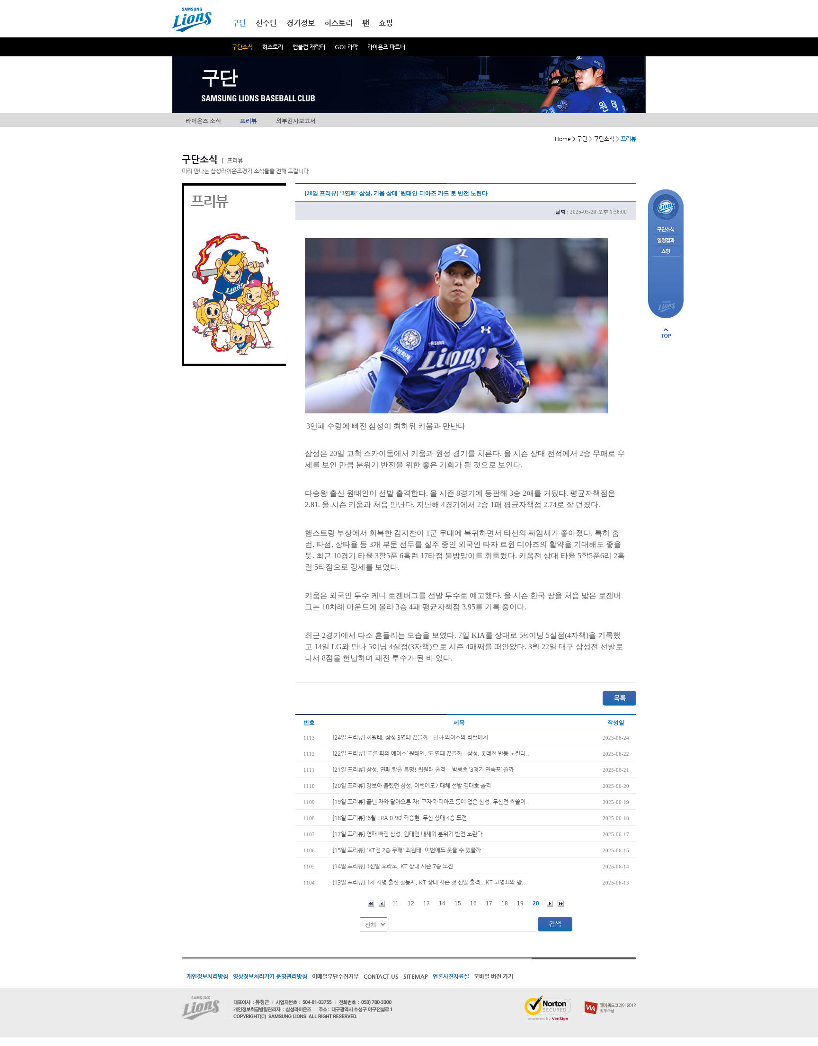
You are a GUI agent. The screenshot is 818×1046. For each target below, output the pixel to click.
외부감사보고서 (296, 120)
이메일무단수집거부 (335, 976)
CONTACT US (381, 976)
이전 (381, 903)
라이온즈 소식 (203, 120)
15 (457, 903)
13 (426, 903)
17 (489, 903)
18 (504, 903)
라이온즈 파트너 (386, 47)
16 (473, 903)
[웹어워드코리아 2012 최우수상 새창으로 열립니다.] (610, 999)
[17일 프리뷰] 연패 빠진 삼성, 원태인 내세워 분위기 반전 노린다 (407, 834)
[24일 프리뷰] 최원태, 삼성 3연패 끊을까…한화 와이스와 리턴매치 (410, 737)
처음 (370, 903)
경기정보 (300, 22)
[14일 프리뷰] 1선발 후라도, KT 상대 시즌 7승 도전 (392, 866)
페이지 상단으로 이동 (666, 333)
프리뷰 (248, 120)
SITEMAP (415, 976)
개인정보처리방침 (207, 976)
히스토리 (272, 47)
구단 (239, 22)
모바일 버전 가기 (493, 976)
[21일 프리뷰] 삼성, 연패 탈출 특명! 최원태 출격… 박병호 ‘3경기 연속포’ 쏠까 (423, 769)
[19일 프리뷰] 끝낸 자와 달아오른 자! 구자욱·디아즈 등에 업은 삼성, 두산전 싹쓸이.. (430, 801)
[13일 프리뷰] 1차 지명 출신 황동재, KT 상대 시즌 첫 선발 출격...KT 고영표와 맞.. (428, 882)
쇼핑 (386, 22)
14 (442, 903)
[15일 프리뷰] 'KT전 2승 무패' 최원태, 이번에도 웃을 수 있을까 (406, 850)
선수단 (266, 22)
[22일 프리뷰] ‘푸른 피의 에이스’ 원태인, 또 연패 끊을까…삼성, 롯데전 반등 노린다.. (430, 753)
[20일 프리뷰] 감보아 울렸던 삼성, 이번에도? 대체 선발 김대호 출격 (411, 785)
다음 (549, 903)
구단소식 (242, 47)
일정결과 (666, 240)
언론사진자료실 (451, 976)
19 (520, 903)
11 (395, 903)
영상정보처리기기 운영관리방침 (270, 976)
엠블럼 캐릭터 (309, 47)
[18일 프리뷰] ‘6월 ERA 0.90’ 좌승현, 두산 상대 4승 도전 (399, 817)
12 (411, 903)
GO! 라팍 (346, 47)
